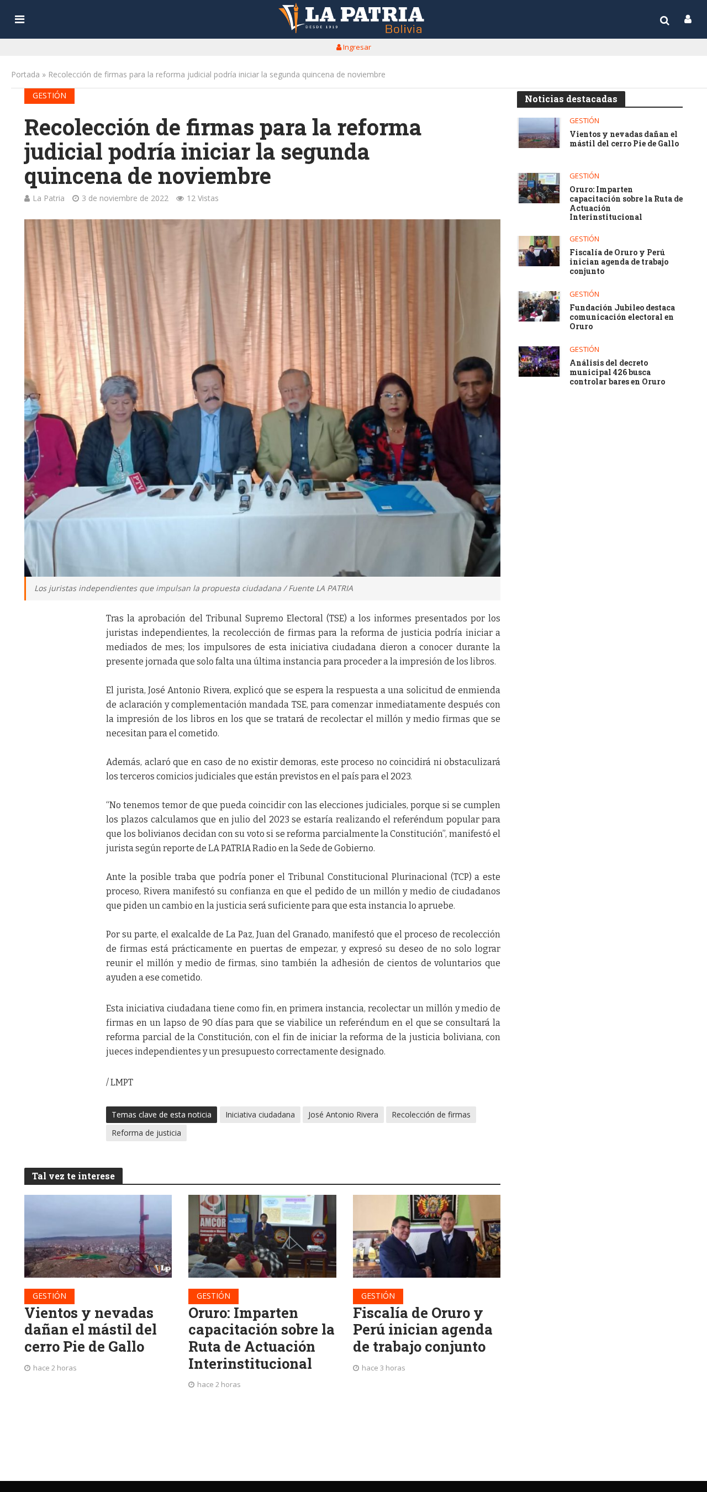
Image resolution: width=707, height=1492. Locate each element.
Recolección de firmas (431, 1114)
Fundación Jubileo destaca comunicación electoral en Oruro (622, 317)
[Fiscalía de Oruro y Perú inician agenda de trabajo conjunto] (427, 1236)
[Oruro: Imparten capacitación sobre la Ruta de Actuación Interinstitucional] (262, 1236)
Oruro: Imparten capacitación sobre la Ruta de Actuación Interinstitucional (261, 1338)
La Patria (49, 198)
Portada (25, 74)
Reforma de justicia (146, 1132)
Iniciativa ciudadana (260, 1114)
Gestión (49, 95)
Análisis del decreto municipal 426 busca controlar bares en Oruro (617, 372)
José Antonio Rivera (343, 1114)
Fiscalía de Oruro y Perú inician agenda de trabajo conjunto (423, 1329)
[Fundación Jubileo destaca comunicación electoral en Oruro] (539, 306)
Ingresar (356, 47)
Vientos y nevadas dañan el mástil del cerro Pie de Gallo (90, 1329)
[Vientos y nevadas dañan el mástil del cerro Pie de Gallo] (98, 1236)
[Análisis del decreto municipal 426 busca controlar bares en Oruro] (539, 361)
